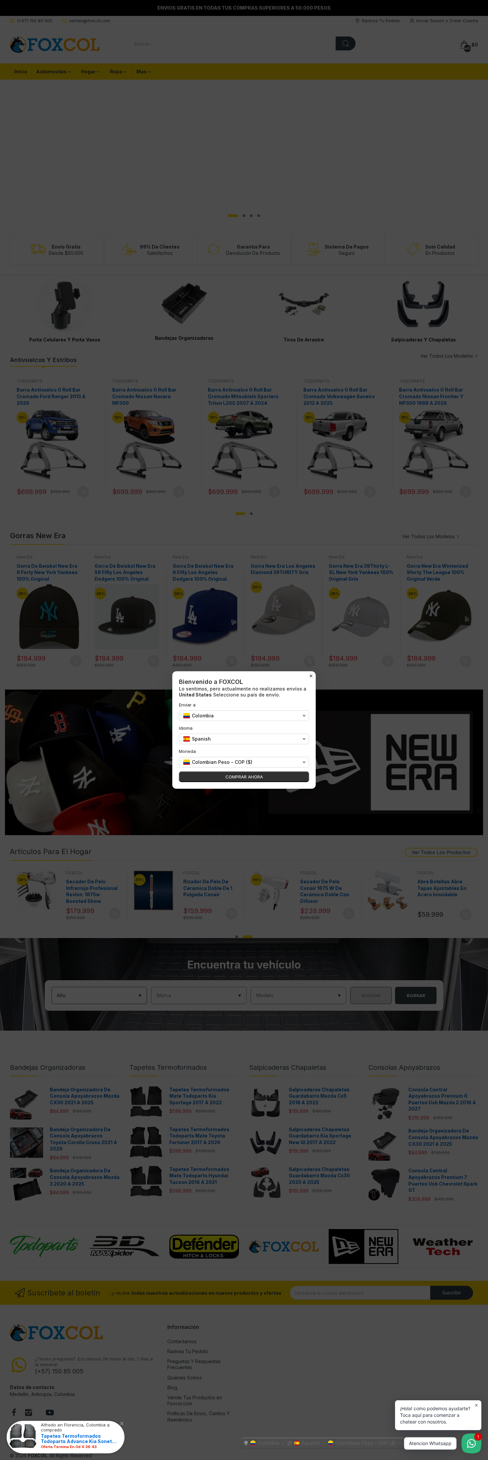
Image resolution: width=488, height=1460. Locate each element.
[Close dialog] (311, 676)
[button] (323, 1443)
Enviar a (187, 704)
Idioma (186, 728)
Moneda (187, 751)
